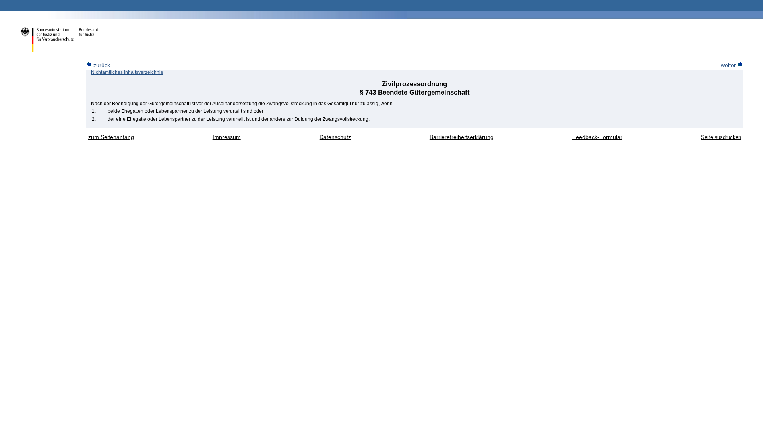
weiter (728, 65)
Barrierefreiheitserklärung (462, 137)
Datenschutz (335, 137)
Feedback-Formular (597, 137)
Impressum (227, 137)
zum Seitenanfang (111, 137)
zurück (101, 65)
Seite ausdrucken (721, 137)
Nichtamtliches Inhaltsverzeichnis (127, 72)
